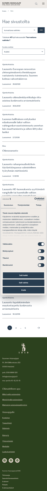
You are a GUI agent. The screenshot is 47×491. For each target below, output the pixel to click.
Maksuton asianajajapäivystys (14, 405)
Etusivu (4, 11)
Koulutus (6, 417)
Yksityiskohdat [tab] (23, 205)
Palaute (5, 485)
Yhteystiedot (7, 441)
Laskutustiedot (8, 451)
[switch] (41, 251)
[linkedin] (17, 460)
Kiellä (23, 290)
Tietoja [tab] (38, 205)
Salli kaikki (23, 275)
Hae (41, 30)
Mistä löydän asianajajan (12, 399)
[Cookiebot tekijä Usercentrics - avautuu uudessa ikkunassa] (34, 199)
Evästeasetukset (8, 488)
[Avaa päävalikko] (43, 3)
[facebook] (11, 460)
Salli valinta (23, 283)
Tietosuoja (6, 475)
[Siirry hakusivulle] (36, 3)
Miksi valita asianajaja (11, 394)
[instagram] (4, 460)
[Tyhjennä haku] (34, 30)
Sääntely (6, 428)
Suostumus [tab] (8, 205)
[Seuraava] (38, 327)
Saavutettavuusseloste (10, 478)
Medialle (5, 446)
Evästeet (5, 481)
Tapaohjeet (7, 423)
